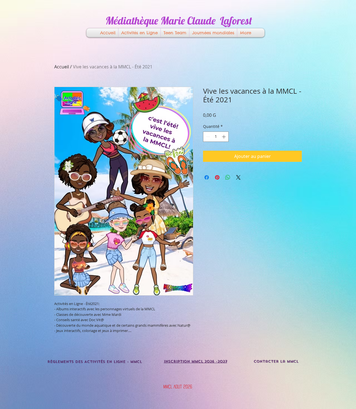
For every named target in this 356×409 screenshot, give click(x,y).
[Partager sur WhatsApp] (227, 177)
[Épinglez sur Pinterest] (217, 177)
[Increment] (224, 137)
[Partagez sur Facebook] (206, 177)
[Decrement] (207, 137)
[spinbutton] (216, 137)
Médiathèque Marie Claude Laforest (178, 20)
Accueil (61, 67)
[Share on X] (238, 177)
